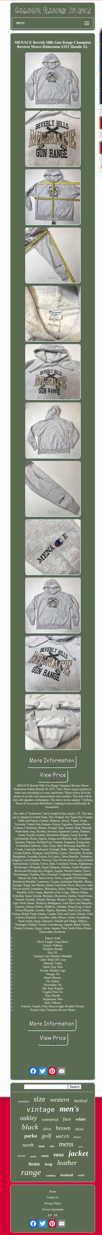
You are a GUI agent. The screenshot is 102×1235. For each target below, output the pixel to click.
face (67, 1119)
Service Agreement (52, 1209)
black (30, 1127)
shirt (80, 1146)
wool (81, 1175)
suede (33, 1156)
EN (50, 1215)
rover (21, 1156)
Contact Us (52, 1197)
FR (55, 1215)
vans (58, 1155)
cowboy (51, 1175)
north (28, 1145)
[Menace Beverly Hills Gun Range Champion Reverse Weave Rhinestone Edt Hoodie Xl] (52, 80)
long (48, 1164)
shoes (79, 1129)
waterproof (50, 1119)
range (31, 1172)
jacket (78, 1153)
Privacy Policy (53, 1203)
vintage (41, 1109)
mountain (23, 1101)
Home (52, 1191)
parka (30, 1136)
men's (69, 1108)
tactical (80, 1100)
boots (77, 1137)
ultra (47, 1129)
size (39, 1099)
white (81, 1119)
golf (46, 1135)
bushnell (66, 1175)
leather (67, 1162)
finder (34, 1163)
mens (66, 1144)
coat (51, 1146)
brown (63, 1128)
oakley (28, 1118)
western (59, 1099)
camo (45, 1156)
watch (62, 1136)
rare (41, 1146)
